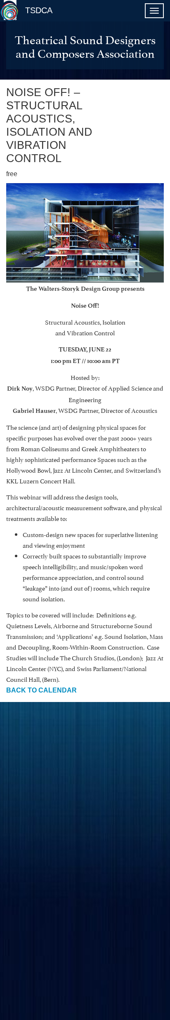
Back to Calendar (41, 690)
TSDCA (38, 10)
